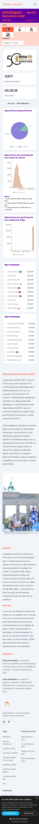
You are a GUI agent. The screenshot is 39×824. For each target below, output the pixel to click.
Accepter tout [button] (10, 813)
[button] (19, 819)
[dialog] (19, 810)
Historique (31, 20)
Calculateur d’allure (9, 765)
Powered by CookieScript (19, 821)
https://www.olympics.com (20, 533)
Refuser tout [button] (29, 813)
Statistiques (7, 737)
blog (4, 783)
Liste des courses (9, 748)
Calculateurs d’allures (10, 753)
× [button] (36, 798)
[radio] (7, 29)
